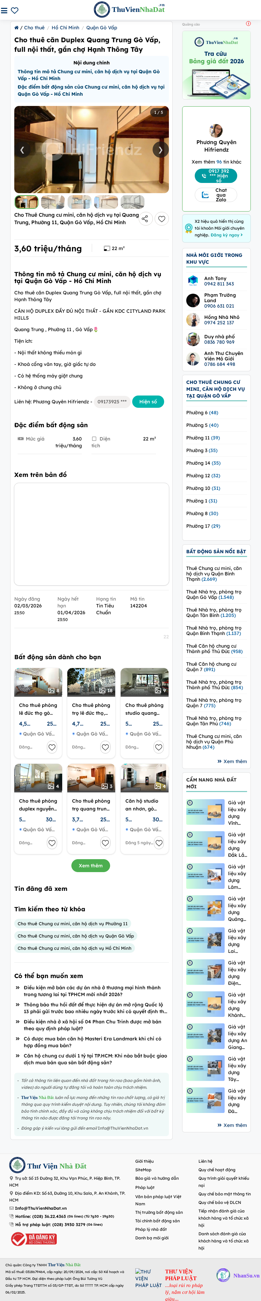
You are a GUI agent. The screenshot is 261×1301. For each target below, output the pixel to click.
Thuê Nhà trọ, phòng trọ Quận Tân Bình (214, 612)
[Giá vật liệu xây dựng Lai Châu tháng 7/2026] (205, 940)
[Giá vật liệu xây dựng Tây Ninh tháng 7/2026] (205, 1068)
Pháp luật (145, 1187)
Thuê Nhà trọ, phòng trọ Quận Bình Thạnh (214, 630)
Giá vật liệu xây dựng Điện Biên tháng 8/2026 (237, 973)
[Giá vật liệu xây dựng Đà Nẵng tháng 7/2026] (205, 1100)
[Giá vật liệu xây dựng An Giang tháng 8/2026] (205, 1036)
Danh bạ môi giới (152, 1237)
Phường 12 (203, 476)
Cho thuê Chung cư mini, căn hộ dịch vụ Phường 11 (73, 923)
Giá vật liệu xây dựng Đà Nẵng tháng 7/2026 (237, 1101)
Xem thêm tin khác (216, 162)
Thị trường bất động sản (159, 1212)
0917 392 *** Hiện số (219, 176)
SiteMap (143, 1169)
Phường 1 (201, 501)
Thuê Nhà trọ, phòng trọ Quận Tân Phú (214, 721)
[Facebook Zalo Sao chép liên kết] (146, 219)
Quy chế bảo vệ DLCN (219, 1202)
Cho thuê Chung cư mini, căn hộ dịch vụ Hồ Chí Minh (75, 948)
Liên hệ (205, 1161)
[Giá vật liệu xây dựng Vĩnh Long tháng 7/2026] (205, 812)
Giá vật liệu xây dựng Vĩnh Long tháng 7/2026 (237, 813)
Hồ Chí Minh (65, 27)
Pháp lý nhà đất (151, 1229)
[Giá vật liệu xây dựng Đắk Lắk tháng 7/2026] (205, 844)
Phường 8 (202, 513)
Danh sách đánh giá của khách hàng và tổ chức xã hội (223, 1241)
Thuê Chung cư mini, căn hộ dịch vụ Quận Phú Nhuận (214, 741)
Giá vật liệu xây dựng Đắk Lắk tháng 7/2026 (237, 845)
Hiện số (148, 402)
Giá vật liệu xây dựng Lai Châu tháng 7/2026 (237, 941)
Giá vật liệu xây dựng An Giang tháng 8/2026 (237, 1037)
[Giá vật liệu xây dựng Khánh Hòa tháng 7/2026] (205, 1004)
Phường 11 (203, 438)
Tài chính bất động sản (157, 1220)
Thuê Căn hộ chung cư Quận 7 (211, 666)
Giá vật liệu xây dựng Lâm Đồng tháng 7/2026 (237, 877)
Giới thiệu (144, 1161)
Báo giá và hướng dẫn (157, 1178)
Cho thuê (34, 27)
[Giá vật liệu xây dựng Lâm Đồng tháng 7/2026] (205, 876)
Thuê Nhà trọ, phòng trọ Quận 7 (214, 703)
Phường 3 (202, 450)
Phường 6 (202, 412)
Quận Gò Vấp (101, 27)
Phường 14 (203, 463)
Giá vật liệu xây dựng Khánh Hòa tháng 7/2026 (237, 1005)
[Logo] (17, 1166)
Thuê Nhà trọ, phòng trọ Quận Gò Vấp (214, 594)
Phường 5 (202, 425)
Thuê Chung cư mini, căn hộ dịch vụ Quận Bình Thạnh (214, 573)
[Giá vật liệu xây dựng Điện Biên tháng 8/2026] (205, 972)
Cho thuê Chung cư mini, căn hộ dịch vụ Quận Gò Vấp (76, 936)
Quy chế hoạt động (217, 1169)
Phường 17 (203, 526)
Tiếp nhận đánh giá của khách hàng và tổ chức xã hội (223, 1218)
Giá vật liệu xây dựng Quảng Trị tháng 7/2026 (237, 909)
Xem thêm (91, 866)
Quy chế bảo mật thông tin (224, 1193)
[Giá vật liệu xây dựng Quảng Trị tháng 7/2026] (205, 908)
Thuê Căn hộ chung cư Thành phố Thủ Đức (214, 648)
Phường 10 (203, 488)
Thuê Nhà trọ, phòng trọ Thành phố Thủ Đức (214, 685)
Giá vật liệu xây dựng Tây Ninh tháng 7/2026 (237, 1069)
